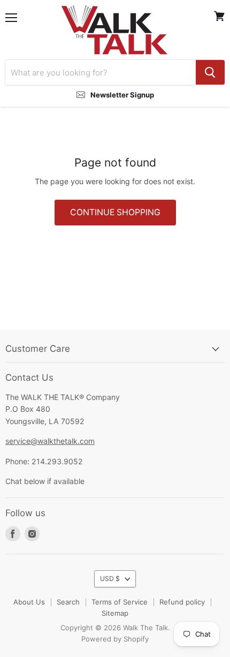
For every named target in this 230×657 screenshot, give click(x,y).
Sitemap (115, 613)
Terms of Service (119, 602)
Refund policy (182, 602)
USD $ (110, 579)
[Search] (210, 72)
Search (68, 602)
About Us (29, 602)
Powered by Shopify (115, 639)
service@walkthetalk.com (50, 440)
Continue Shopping (115, 212)
